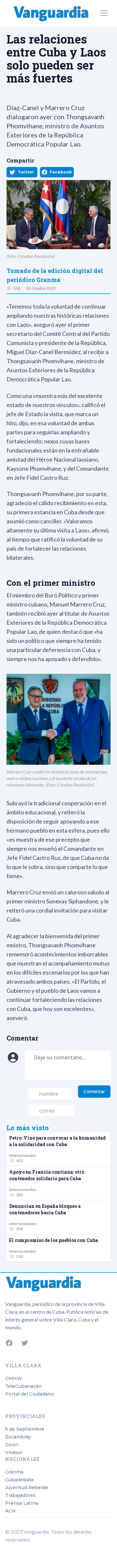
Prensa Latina (21, 1503)
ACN (10, 1511)
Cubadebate (19, 1480)
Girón (11, 1445)
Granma (14, 1472)
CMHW (13, 1378)
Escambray (18, 1437)
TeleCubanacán (23, 1386)
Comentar (94, 1091)
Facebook (61, 172)
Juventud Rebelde (26, 1487)
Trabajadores (20, 1495)
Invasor (14, 1452)
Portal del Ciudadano (29, 1394)
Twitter (26, 172)
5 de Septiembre (24, 1429)
